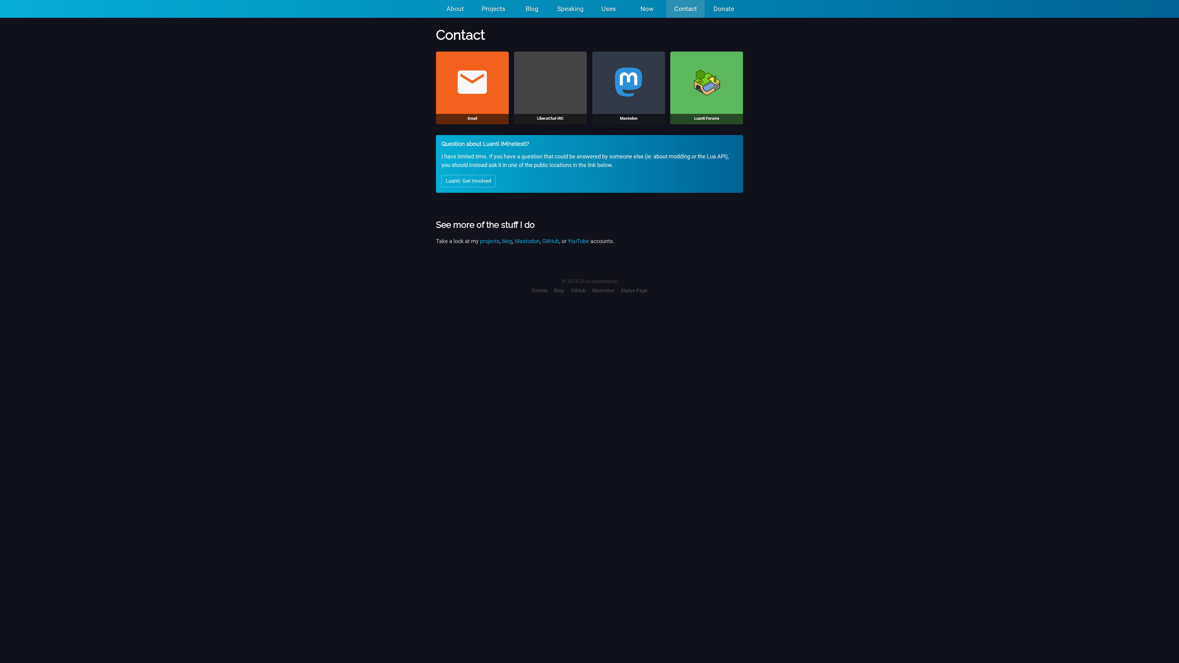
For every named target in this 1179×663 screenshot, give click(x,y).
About (455, 9)
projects (490, 241)
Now (647, 9)
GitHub (550, 241)
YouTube (578, 241)
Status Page (634, 290)
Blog (532, 9)
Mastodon (527, 241)
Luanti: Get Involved (468, 181)
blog (507, 241)
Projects (493, 9)
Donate (724, 9)
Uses (608, 9)
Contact (685, 9)
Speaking (570, 9)
